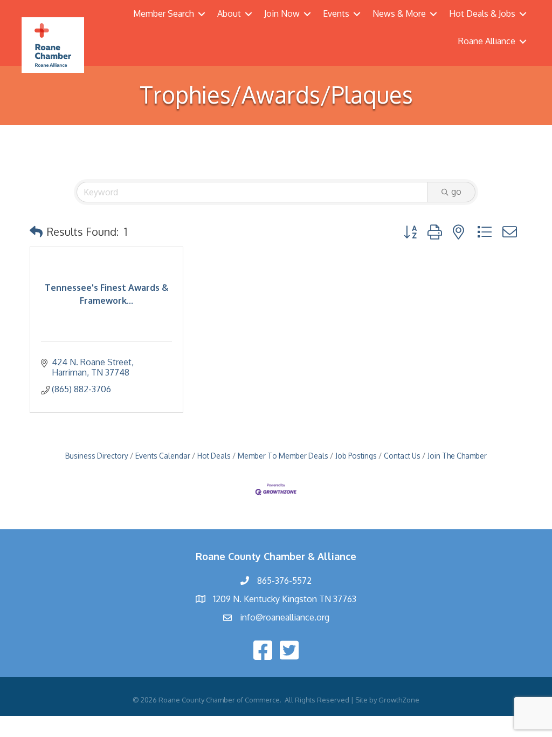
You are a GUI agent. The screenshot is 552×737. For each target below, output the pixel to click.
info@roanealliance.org (284, 617)
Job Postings (356, 455)
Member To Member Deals (283, 455)
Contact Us (402, 455)
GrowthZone (398, 699)
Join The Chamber (457, 455)
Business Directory (96, 455)
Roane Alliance (486, 41)
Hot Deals (214, 455)
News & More (399, 13)
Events (336, 13)
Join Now (282, 13)
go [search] (456, 191)
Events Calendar (162, 455)
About (229, 13)
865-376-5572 (284, 580)
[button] (36, 231)
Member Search (163, 13)
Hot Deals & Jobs (482, 13)
